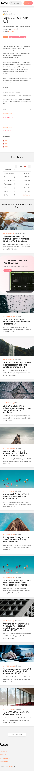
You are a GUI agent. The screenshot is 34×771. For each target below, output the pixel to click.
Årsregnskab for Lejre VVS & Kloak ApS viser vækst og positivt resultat (16, 496)
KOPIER (15, 29)
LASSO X (11, 766)
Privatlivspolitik (4, 761)
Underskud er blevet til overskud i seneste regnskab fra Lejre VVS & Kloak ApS (16, 238)
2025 (5, 141)
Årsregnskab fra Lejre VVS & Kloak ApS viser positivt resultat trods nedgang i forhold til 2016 (16, 627)
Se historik (8, 131)
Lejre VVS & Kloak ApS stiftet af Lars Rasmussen (16, 713)
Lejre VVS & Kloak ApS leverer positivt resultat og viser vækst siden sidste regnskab (17, 582)
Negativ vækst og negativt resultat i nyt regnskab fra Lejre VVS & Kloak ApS (15, 453)
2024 (5, 144)
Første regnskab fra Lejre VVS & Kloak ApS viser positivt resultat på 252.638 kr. (17, 671)
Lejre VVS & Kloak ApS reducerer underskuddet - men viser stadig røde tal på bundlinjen (17, 409)
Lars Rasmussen (15, 51)
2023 (5, 147)
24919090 (11, 31)
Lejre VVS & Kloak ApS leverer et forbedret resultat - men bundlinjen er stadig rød (17, 364)
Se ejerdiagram (9, 117)
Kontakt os (3, 754)
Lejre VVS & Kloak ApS (9, 233)
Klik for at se (26, 195)
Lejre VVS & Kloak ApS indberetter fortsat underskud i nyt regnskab (17, 321)
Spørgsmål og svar (5, 758)
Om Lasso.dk (3, 751)
